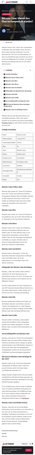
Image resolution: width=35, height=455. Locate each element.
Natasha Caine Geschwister (14, 87)
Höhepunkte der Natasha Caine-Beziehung (18, 91)
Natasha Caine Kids (11, 94)
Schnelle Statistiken (11, 74)
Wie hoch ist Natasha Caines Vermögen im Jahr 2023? (17, 105)
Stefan (8, 29)
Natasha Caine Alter (12, 81)
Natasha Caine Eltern (12, 84)
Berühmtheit (7, 14)
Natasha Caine (7, 123)
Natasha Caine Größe (12, 97)
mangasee (25, 398)
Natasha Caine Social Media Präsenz (17, 109)
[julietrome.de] (11, 2)
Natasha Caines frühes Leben (14, 77)
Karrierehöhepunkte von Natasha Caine (17, 101)
